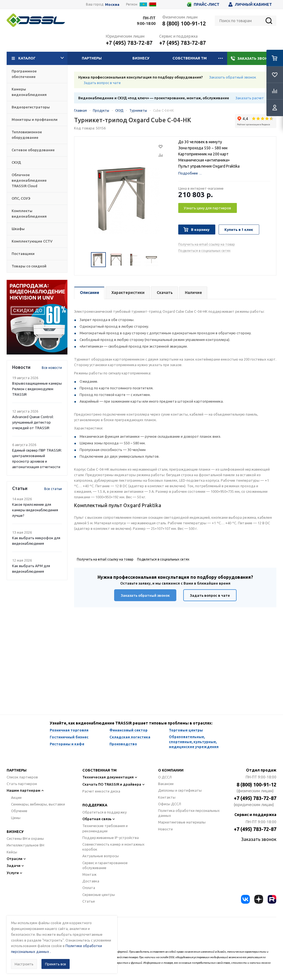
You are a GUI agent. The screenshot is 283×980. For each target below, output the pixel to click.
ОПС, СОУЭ (21, 198)
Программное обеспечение (24, 74)
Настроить (24, 964)
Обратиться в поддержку (104, 812)
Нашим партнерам (23, 790)
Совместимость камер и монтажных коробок (113, 846)
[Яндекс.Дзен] (258, 899)
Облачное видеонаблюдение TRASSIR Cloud (29, 180)
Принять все (55, 964)
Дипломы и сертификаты (180, 790)
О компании (171, 770)
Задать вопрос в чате (102, 83)
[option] (37, 317)
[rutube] (272, 899)
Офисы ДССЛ (169, 804)
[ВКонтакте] (245, 899)
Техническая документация (108, 777)
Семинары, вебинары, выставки (38, 804)
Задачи (13, 865)
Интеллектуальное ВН (25, 845)
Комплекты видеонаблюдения (29, 213)
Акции (16, 797)
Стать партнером (22, 784)
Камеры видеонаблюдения (29, 92)
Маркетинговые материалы (182, 822)
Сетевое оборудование (33, 150)
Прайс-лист (206, 4)
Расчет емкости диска (101, 791)
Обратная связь (96, 819)
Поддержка (94, 805)
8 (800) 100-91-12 (184, 23)
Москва (112, 4)
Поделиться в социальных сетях (204, 250)
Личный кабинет (253, 4)
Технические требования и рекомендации (105, 828)
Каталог (27, 58)
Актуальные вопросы (100, 856)
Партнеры (92, 58)
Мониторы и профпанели (34, 119)
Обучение (19, 811)
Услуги (13, 873)
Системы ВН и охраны (25, 838)
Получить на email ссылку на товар (206, 244)
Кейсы (12, 852)
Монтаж (89, 874)
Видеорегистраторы (31, 107)
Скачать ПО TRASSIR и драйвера (111, 784)
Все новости (52, 367)
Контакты (166, 797)
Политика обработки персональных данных (189, 813)
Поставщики (23, 254)
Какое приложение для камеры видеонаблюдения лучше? (35, 509)
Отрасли (14, 859)
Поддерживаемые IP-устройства (110, 838)
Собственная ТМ (189, 58)
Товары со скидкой (29, 266)
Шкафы (18, 229)
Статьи (88, 901)
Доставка (90, 881)
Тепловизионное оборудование (27, 134)
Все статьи (53, 489)
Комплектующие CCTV (32, 241)
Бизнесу (140, 58)
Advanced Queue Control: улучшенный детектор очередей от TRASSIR (33, 422)
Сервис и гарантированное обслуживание (105, 865)
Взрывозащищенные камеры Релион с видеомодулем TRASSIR (37, 388)
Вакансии (166, 784)
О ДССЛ (165, 777)
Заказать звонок (255, 58)
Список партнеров (22, 777)
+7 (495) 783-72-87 (129, 43)
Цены (15, 818)
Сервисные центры (98, 894)
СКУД (16, 162)
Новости (165, 829)
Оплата (88, 888)
